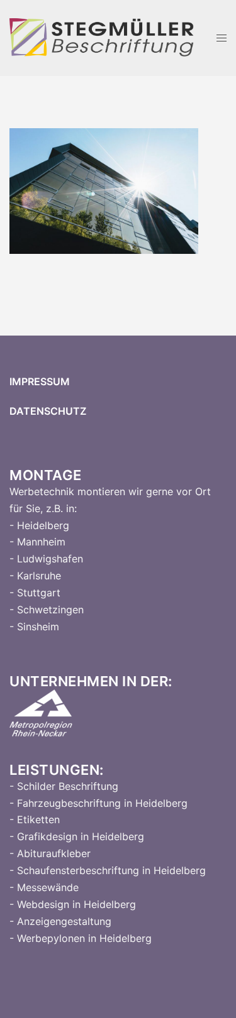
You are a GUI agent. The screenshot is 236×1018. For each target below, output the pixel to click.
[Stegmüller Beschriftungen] (102, 37)
